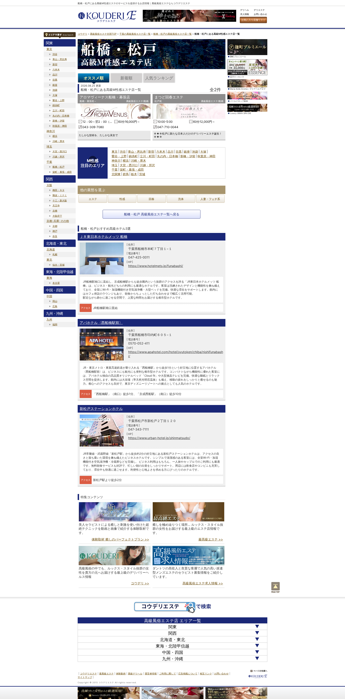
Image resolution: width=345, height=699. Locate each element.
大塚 (55, 95)
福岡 (55, 324)
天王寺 (56, 205)
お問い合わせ (260, 14)
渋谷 (55, 54)
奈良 (55, 236)
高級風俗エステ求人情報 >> (202, 583)
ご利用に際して (167, 673)
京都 (55, 226)
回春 (151, 199)
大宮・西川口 (60, 151)
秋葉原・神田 (60, 125)
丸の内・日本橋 (61, 115)
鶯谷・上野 (58, 100)
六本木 (56, 69)
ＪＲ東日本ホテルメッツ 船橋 (103, 237)
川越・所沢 (58, 156)
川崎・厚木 (58, 141)
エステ (93, 199)
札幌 (55, 254)
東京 (49, 49)
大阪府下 (57, 215)
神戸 (55, 231)
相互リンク (206, 673)
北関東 (116, 174)
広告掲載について (187, 673)
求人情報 (244, 14)
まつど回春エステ (169, 97)
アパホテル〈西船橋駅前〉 (101, 323)
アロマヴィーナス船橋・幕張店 (105, 97)
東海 (49, 277)
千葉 (49, 161)
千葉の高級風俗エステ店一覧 (135, 33)
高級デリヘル (135, 673)
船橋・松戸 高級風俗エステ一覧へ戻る (151, 214)
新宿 (55, 64)
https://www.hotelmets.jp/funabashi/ (155, 266)
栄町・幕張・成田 (62, 171)
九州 (49, 319)
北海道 (51, 249)
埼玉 (49, 146)
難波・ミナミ (60, 195)
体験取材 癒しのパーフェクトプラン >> (120, 539)
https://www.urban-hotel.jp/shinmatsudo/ (159, 438)
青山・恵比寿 (60, 59)
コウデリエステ (88, 673)
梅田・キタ (58, 190)
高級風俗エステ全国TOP (103, 33)
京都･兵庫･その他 (58, 221)
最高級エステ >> (210, 539)
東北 (49, 259)
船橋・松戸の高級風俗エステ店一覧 (172, 33)
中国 (49, 296)
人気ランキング (159, 78)
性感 (122, 199)
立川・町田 (58, 110)
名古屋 (56, 282)
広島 (55, 306)
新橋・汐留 (58, 120)
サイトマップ (85, 677)
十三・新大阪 (60, 200)
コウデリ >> (140, 583)
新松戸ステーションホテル (101, 409)
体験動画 (121, 673)
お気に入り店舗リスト (253, 19)
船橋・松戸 (58, 166)
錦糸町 (56, 105)
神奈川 (51, 131)
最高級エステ (106, 673)
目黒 (55, 79)
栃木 (134, 174)
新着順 (126, 78)
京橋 (55, 210)
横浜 (55, 136)
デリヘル (244, 10)
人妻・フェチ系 (210, 199)
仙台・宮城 (58, 264)
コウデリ (82, 33)
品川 (55, 74)
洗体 (181, 199)
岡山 (55, 301)
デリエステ (259, 10)
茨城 (142, 174)
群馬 (126, 174)
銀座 (55, 84)
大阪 (49, 185)
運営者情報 (151, 673)
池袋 (55, 89)
